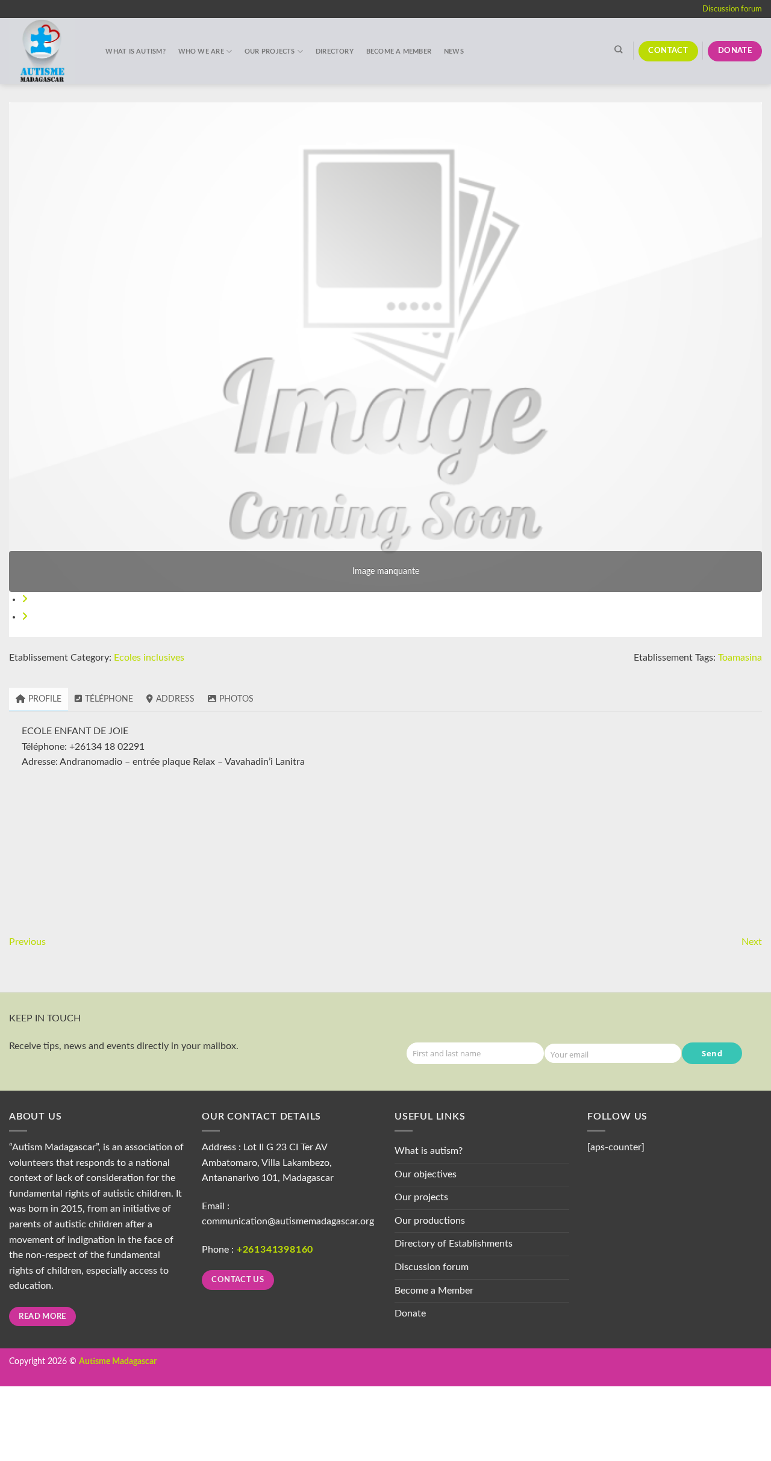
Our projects (270, 51)
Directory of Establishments (454, 1243)
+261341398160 (275, 1249)
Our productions (430, 1221)
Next (751, 942)
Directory (335, 51)
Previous (27, 942)
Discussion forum (732, 9)
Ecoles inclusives (149, 657)
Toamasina (740, 657)
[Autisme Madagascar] (45, 51)
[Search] (618, 49)
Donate (410, 1313)
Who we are (201, 51)
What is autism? (135, 51)
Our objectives (426, 1174)
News (454, 51)
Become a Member (398, 51)
